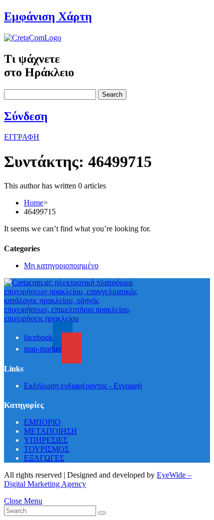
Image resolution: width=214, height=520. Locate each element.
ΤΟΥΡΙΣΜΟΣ (46, 449)
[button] (21, 137)
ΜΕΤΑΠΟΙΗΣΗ (50, 431)
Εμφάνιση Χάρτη (48, 16)
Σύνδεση (26, 116)
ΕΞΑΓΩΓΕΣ (44, 458)
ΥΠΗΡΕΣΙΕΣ (46, 440)
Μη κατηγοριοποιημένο (61, 265)
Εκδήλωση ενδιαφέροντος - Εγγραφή (83, 385)
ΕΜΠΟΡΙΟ (42, 422)
